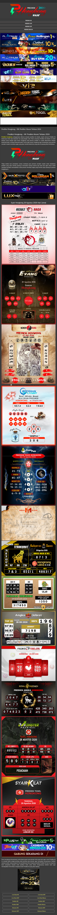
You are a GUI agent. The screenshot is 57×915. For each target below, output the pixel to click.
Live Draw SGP (15, 898)
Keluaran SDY (41, 907)
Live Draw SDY (41, 894)
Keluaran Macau (42, 911)
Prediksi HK (28, 20)
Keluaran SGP (15, 911)
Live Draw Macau (41, 898)
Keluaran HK (15, 907)
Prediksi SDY (28, 26)
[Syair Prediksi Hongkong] (28, 36)
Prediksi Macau (28, 29)
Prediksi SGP (28, 23)
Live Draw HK (15, 894)
